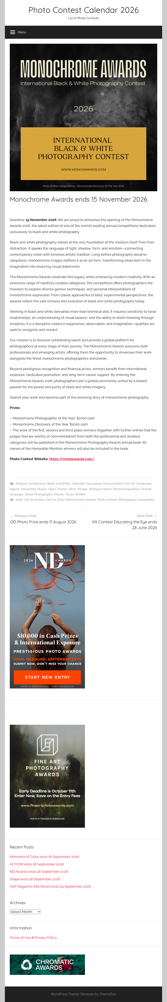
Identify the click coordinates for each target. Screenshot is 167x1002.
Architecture (37, 483)
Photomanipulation (126, 489)
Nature (15, 489)
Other (72, 489)
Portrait (146, 489)
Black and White (58, 483)
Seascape (16, 494)
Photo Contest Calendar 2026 (83, 10)
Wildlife (80, 494)
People (83, 489)
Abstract (21, 483)
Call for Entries (34, 500)
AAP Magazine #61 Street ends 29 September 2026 (50, 886)
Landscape (144, 483)
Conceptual (94, 483)
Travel (69, 494)
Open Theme (57, 489)
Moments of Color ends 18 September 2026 (44, 857)
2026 (18, 500)
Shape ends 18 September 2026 (35, 879)
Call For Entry (55, 500)
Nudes (42, 489)
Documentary (112, 483)
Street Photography (38, 494)
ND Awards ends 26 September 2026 (39, 871)
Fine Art (129, 483)
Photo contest (107, 500)
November (28, 489)
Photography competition (136, 500)
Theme (59, 494)
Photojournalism (100, 489)
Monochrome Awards (81, 500)
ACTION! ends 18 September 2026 (37, 864)
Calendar (78, 483)
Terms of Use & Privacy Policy (33, 938)
